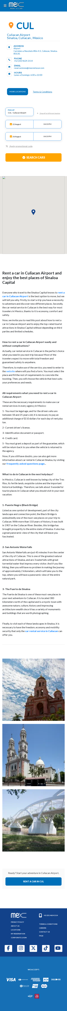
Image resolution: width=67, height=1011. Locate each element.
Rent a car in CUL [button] (33, 881)
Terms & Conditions (42, 91)
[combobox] (19, 112)
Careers (42, 928)
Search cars (35, 157)
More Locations (18, 91)
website (10, 371)
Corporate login (19, 937)
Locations (15, 930)
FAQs (41, 936)
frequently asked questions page (25, 463)
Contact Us (44, 932)
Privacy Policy (17, 922)
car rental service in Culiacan (41, 631)
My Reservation (18, 934)
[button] (33, 212)
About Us (15, 926)
